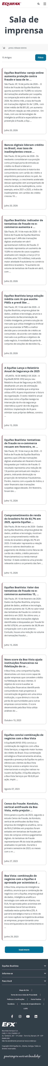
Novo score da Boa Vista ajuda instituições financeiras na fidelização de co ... (23, 663)
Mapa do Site (24, 990)
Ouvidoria (10, 1004)
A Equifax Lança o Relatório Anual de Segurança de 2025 (22, 369)
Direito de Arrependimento (31, 1004)
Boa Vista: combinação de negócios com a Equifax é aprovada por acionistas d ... (22, 879)
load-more (24, 949)
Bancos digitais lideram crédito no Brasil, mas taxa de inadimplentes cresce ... (24, 148)
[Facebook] (12, 1016)
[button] (38, 4)
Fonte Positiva (36, 999)
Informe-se (7, 973)
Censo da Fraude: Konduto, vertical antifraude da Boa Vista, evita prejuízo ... (21, 807)
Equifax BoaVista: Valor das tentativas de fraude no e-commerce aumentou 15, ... (21, 591)
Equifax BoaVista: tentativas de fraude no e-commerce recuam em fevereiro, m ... (22, 443)
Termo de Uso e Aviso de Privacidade (24, 995)
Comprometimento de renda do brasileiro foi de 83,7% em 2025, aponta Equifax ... (22, 518)
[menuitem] (38, 4)
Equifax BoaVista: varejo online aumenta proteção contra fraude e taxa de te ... (24, 76)
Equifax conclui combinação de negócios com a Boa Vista (23, 736)
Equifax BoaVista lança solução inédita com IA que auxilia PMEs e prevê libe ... (23, 299)
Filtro (40, 57)
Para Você (7, 981)
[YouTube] (28, 1016)
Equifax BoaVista (10, 965)
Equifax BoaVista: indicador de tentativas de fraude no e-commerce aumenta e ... (23, 223)
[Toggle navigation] (45, 3)
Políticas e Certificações (15, 999)
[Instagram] (20, 1016)
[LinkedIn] (36, 1016)
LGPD (26, 1008)
